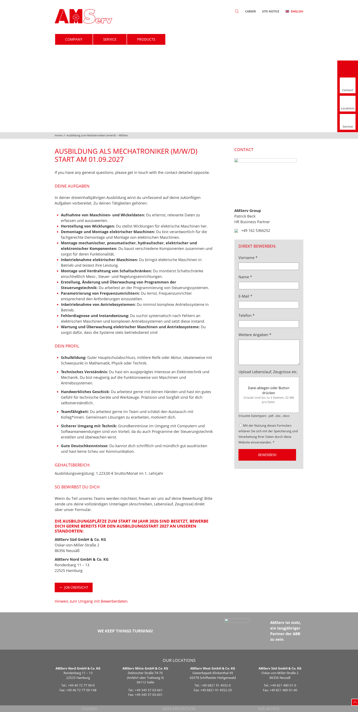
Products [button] (146, 39)
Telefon (246, 315)
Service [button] (109, 39)
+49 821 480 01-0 (283, 685)
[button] (237, 11)
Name (245, 276)
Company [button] (73, 39)
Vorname (248, 257)
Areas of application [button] (195, 39)
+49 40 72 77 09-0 (81, 685)
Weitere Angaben (254, 334)
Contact (285, 39)
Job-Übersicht (76, 587)
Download (246, 39)
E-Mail (245, 296)
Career (250, 11)
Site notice (270, 11)
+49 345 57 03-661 (149, 690)
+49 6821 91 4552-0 (216, 685)
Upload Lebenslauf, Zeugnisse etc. (268, 371)
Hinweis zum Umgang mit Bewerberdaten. (91, 601)
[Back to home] (83, 16)
